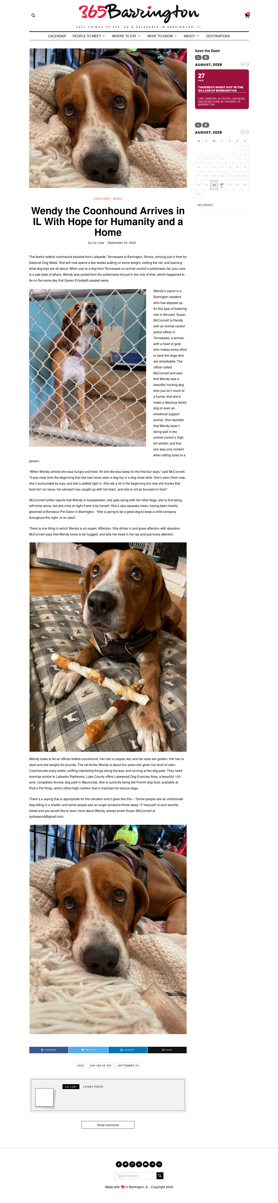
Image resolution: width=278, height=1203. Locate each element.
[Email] (159, 1164)
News (117, 199)
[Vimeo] (152, 1164)
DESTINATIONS (218, 36)
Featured (102, 199)
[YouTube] (146, 1164)
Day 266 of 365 (101, 1065)
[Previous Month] (242, 64)
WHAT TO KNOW (160, 36)
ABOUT (189, 36)
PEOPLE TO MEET (87, 36)
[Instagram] (132, 1164)
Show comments (108, 1125)
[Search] (198, 57)
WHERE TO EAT (124, 36)
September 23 (128, 1065)
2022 (81, 1065)
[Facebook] (119, 1164)
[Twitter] (126, 1164)
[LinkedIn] (139, 1164)
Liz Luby (98, 242)
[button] (108, 647)
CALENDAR (57, 36)
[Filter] (205, 57)
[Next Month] (247, 64)
